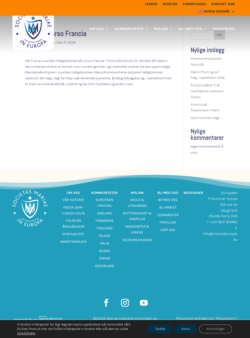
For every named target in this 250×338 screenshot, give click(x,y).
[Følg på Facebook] (106, 303)
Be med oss (167, 200)
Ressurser (224, 28)
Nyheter (170, 4)
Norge (104, 251)
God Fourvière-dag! (205, 118)
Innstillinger (216, 329)
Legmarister (168, 215)
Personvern (225, 318)
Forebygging (194, 4)
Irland (104, 236)
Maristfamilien (73, 242)
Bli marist (168, 207)
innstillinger (26, 333)
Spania (104, 258)
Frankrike (104, 221)
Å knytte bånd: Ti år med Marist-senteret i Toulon (207, 91)
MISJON (161, 28)
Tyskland (104, 228)
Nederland (104, 266)
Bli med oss (190, 28)
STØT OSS (167, 230)
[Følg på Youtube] (144, 303)
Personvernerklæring (194, 318)
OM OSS (96, 28)
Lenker (151, 4)
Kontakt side (223, 4)
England (104, 213)
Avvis (186, 329)
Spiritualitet (73, 234)
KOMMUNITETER (129, 28)
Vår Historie (73, 200)
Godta (160, 329)
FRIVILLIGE (167, 222)
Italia (104, 243)
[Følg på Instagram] (125, 303)
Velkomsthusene (137, 240)
